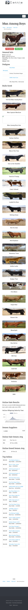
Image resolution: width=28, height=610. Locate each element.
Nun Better (14, 343)
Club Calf (15, 27)
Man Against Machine (14, 112)
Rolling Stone (14, 215)
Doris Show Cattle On (14, 495)
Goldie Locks (14, 266)
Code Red (14, 368)
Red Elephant (14, 240)
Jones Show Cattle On (14, 539)
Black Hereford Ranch (14, 535)
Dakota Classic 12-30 (14, 522)
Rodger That (14, 279)
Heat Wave (12, 67)
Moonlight (14, 330)
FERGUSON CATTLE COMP (16, 486)
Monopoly (5, 70)
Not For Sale (14, 228)
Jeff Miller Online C (13, 508)
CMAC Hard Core (13, 77)
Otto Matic (14, 292)
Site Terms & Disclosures (17, 602)
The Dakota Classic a (14, 460)
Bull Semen (9, 27)
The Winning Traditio (14, 513)
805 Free (14, 356)
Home (4, 27)
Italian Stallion (14, 138)
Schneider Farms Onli (14, 544)
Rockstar (14, 381)
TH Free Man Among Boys (14, 99)
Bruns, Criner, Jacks (14, 464)
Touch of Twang (14, 176)
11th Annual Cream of (14, 469)
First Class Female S (14, 526)
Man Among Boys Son (14, 125)
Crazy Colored (14, 189)
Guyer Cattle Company (14, 517)
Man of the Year (14, 151)
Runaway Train (14, 253)
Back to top (15, 605)
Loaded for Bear (14, 202)
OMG (14, 394)
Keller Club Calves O (14, 500)
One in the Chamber (14, 163)
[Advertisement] (14, 563)
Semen (8, 581)
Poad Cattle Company (14, 530)
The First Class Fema (14, 477)
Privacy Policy (9, 602)
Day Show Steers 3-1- (14, 491)
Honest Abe (14, 317)
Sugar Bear (14, 304)
